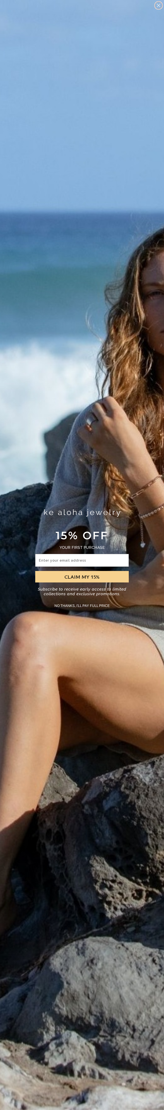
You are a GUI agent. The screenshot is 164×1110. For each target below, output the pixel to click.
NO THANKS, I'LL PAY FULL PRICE (82, 606)
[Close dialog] (158, 5)
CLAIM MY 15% (82, 576)
